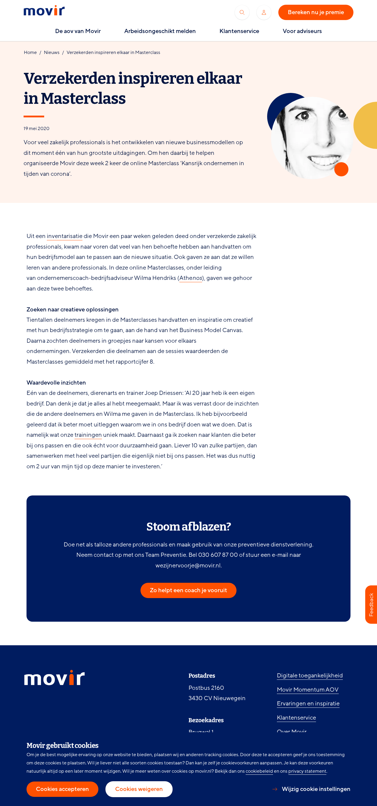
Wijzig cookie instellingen (316, 789)
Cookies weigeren (139, 789)
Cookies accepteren (62, 789)
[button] (371, 604)
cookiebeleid (259, 771)
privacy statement (307, 771)
